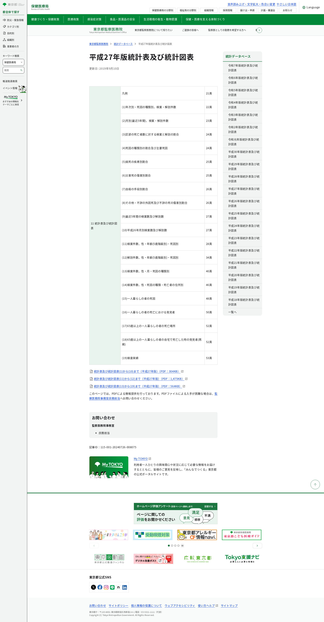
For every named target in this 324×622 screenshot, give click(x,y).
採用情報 (227, 10)
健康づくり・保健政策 (45, 19)
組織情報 (209, 10)
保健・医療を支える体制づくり (205, 19)
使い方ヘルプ (206, 605)
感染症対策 (94, 19)
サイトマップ (229, 605)
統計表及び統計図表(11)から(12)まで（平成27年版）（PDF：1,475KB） (139, 379)
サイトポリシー (118, 605)
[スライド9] (175, 546)
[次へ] (257, 545)
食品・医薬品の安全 (122, 19)
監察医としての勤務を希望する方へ (227, 30)
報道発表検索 (10, 81)
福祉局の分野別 (188, 10)
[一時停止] (182, 545)
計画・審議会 (268, 10)
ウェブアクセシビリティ (180, 605)
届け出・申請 (247, 10)
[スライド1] (169, 546)
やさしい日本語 (286, 4)
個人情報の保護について (146, 605)
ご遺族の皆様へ (190, 30)
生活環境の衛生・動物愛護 (160, 19)
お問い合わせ (97, 605)
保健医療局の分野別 (162, 10)
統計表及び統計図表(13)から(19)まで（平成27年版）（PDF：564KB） (138, 386)
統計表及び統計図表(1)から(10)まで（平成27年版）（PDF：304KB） (137, 371)
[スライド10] (178, 546)
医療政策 (73, 19)
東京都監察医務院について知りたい (154, 30)
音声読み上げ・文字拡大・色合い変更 (251, 4)
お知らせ (287, 10)
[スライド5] (172, 546)
